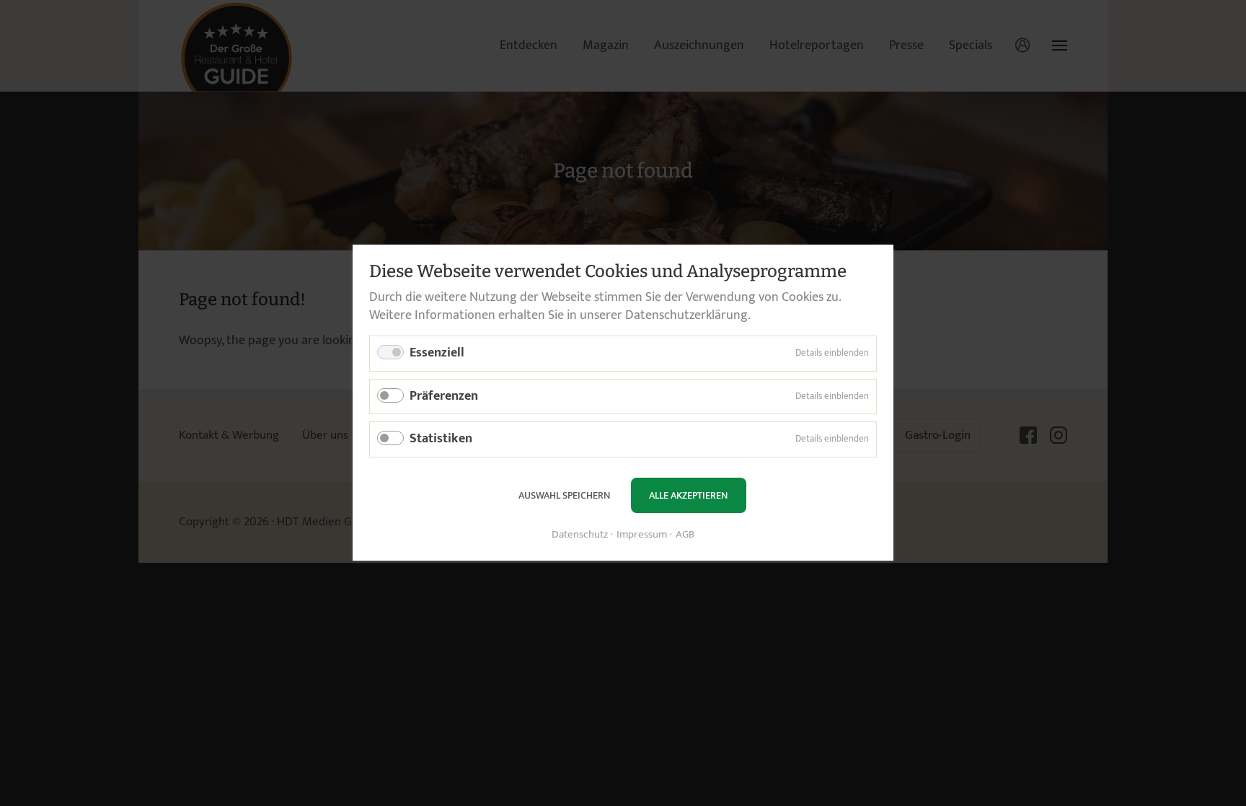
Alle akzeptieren (688, 495)
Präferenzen (444, 396)
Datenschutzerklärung (686, 315)
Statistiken (441, 439)
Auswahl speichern (564, 495)
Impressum (642, 535)
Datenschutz (580, 535)
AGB (685, 535)
